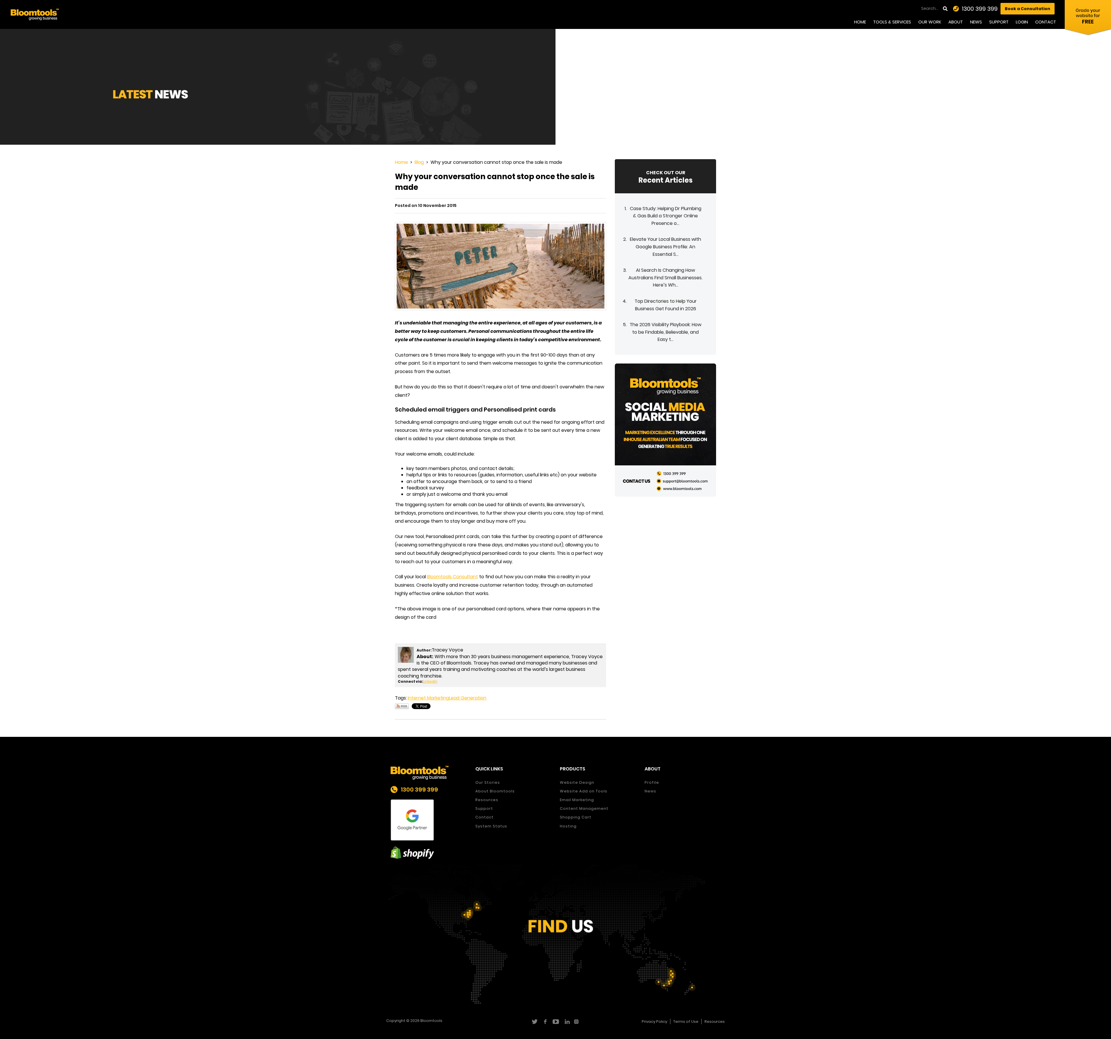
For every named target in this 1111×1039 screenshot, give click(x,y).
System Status (491, 826)
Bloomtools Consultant (452, 576)
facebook (545, 1021)
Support (999, 22)
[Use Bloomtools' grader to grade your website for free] (1088, 19)
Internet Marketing (428, 698)
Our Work (929, 22)
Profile (652, 782)
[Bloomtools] (34, 14)
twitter (534, 1021)
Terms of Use (685, 1021)
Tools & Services (892, 22)
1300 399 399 (980, 9)
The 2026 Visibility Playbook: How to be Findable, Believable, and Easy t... (665, 332)
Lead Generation (467, 698)
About (955, 22)
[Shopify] (429, 853)
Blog (419, 162)
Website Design (577, 782)
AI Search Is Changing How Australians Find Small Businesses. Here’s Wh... (665, 277)
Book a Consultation (1027, 9)
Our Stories (487, 782)
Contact (1045, 22)
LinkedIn (430, 681)
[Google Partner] (429, 820)
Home (860, 22)
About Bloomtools (495, 791)
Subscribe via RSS (402, 706)
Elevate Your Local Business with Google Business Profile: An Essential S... (665, 246)
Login (1022, 22)
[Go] (946, 8)
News (976, 22)
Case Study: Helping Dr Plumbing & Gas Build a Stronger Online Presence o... (665, 216)
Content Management (584, 808)
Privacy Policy (654, 1021)
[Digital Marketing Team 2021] (665, 429)
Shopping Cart (575, 817)
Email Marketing (577, 800)
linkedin (566, 1021)
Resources (486, 800)
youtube (556, 1021)
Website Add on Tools (583, 791)
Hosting (568, 826)
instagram (577, 1021)
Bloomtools (431, 1020)
